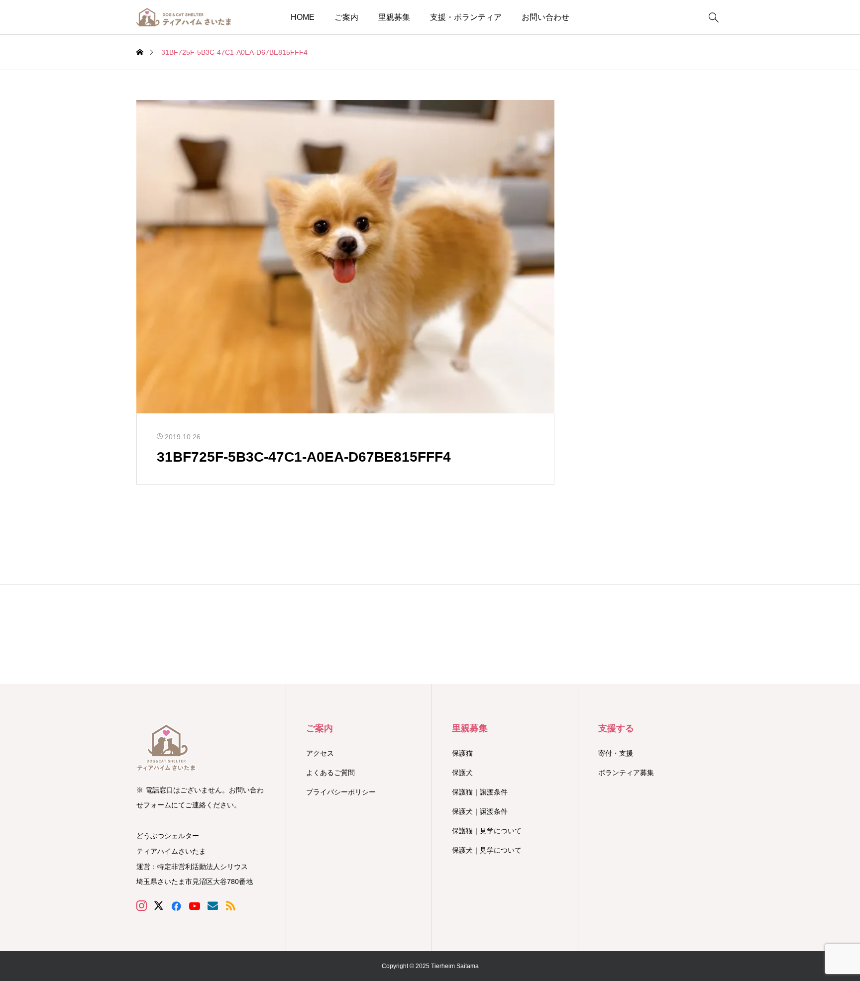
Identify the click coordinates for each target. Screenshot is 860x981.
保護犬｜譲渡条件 (480, 811)
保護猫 (462, 753)
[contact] (213, 905)
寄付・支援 (615, 753)
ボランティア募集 (626, 773)
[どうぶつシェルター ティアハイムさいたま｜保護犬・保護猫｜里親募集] (183, 17)
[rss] (230, 905)
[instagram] (141, 905)
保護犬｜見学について (487, 850)
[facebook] (176, 905)
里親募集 (394, 17)
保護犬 (462, 773)
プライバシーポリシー (341, 792)
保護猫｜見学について (487, 831)
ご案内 (346, 17)
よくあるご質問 (330, 773)
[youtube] (194, 905)
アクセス (320, 753)
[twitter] (158, 905)
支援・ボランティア (466, 17)
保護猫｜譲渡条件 (480, 792)
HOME (303, 17)
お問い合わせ (545, 17)
